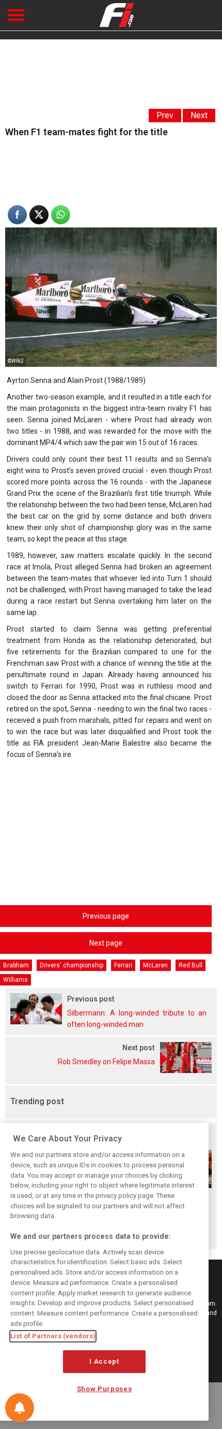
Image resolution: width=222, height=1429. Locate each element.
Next (199, 115)
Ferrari (123, 965)
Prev (164, 115)
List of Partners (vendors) (53, 1336)
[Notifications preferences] (19, 1407)
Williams (15, 979)
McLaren (155, 965)
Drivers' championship (71, 965)
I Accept (104, 1361)
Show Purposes (104, 1389)
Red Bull (190, 965)
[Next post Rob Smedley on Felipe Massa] (111, 1070)
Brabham (16, 965)
